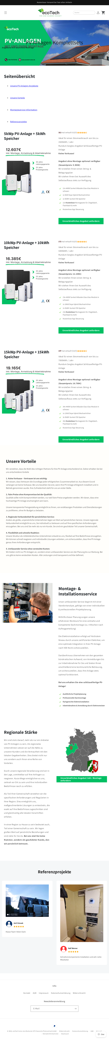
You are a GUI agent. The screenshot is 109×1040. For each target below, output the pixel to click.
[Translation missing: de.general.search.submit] (94, 12)
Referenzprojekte (18, 121)
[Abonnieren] (75, 1009)
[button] (6, 13)
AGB (34, 993)
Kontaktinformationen (50, 1034)
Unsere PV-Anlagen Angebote (24, 85)
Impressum (44, 993)
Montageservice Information (23, 109)
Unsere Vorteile (17, 97)
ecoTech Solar (17, 1031)
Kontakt (26, 993)
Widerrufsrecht (79, 993)
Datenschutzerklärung (60, 993)
